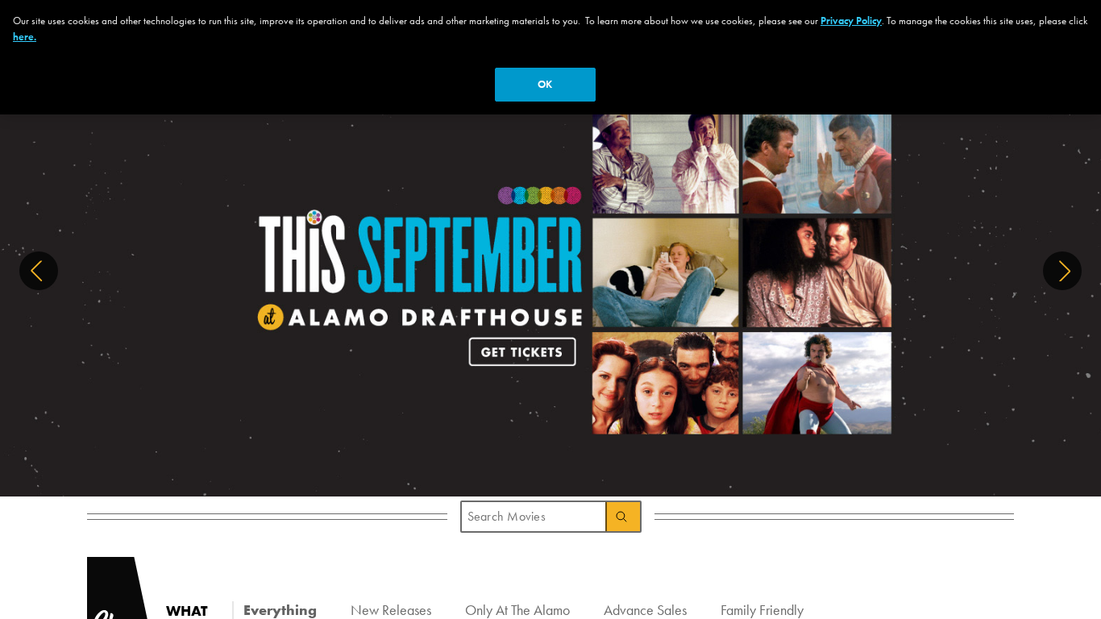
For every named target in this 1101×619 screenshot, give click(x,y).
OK (545, 84)
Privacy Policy (851, 20)
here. (24, 37)
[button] (38, 270)
